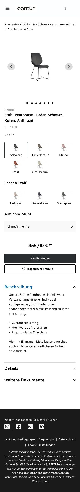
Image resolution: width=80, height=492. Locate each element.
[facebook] (18, 427)
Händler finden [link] (40, 258)
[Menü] (7, 8)
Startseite (11, 24)
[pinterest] (41, 427)
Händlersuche (40, 481)
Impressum (46, 439)
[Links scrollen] (11, 66)
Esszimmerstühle (20, 29)
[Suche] (64, 8)
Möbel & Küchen (34, 24)
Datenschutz (67, 439)
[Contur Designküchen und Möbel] (26, 8)
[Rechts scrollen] (69, 66)
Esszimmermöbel (63, 24)
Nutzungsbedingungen (20, 439)
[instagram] (7, 427)
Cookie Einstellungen (41, 445)
